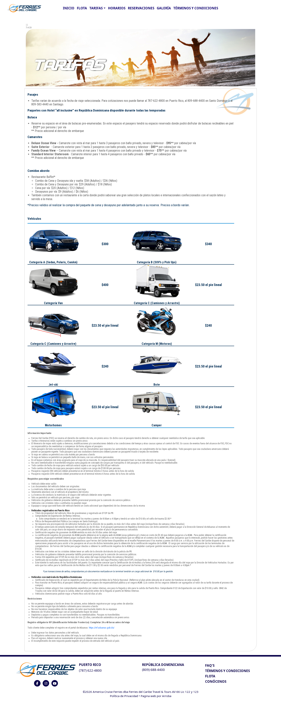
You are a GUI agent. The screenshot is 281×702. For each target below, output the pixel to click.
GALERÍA (164, 8)
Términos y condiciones (195, 8)
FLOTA (82, 8)
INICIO (68, 8)
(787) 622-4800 (90, 670)
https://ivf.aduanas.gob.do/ (101, 627)
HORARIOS (116, 8)
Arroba (166, 696)
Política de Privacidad (124, 696)
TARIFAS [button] (96, 8)
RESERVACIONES (141, 8)
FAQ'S (209, 665)
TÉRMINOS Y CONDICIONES (227, 671)
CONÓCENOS (215, 681)
